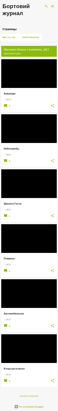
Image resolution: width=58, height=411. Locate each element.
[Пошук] (46, 6)
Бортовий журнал (16, 9)
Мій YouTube (8, 37)
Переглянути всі (12, 54)
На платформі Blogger (31, 406)
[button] (52, 106)
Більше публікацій (29, 396)
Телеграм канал (30, 37)
